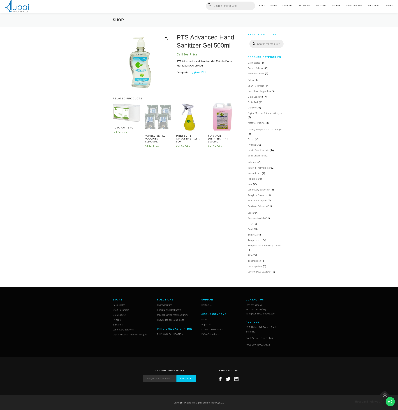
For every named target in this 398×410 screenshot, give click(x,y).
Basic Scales (119, 304)
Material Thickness (257, 122)
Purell (250, 229)
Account (388, 6)
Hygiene (195, 72)
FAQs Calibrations (210, 334)
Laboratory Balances (258, 189)
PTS (203, 72)
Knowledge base (354, 6)
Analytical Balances (257, 195)
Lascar (251, 212)
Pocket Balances (256, 68)
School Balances (256, 73)
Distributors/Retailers (212, 329)
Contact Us (373, 6)
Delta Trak (253, 102)
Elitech (251, 139)
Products (287, 6)
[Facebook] (220, 379)
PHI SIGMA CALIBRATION (170, 334)
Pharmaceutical (165, 304)
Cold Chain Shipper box (259, 91)
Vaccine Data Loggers (259, 271)
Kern (250, 184)
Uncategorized (255, 266)
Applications (303, 6)
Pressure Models (256, 218)
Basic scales (254, 62)
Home (262, 6)
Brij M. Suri (206, 324)
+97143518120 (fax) (256, 309)
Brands (273, 6)
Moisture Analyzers (257, 200)
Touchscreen (254, 260)
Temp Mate (254, 234)
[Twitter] (228, 379)
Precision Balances (257, 206)
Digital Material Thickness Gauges (265, 113)
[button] (390, 401)
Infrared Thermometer (259, 167)
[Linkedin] (236, 379)
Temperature (254, 240)
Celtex (251, 80)
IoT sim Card (254, 178)
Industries (321, 6)
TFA (250, 255)
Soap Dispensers (256, 155)
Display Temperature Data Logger (265, 129)
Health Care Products (258, 150)
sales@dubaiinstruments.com (260, 313)
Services (336, 6)
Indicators (253, 162)
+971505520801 (254, 305)
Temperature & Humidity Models (264, 245)
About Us (206, 319)
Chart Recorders (256, 85)
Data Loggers (255, 96)
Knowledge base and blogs (170, 319)
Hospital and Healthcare (169, 309)
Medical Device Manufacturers (172, 314)
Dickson (252, 107)
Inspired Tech (254, 173)
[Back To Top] (384, 395)
